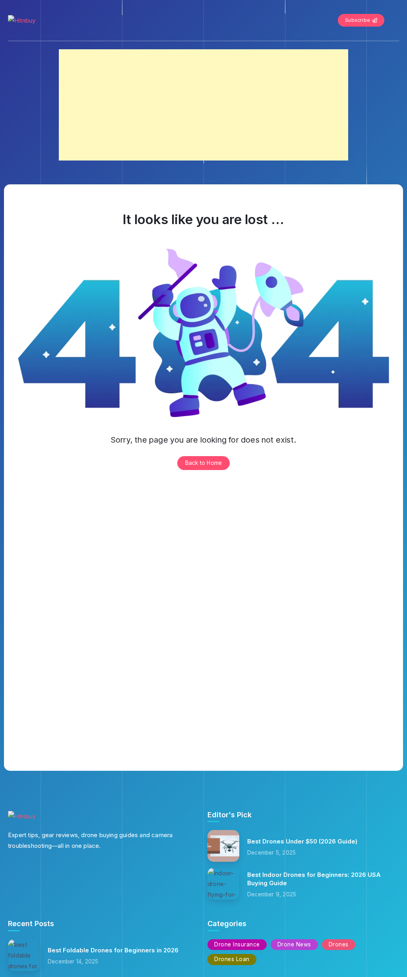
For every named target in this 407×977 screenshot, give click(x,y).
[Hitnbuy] (21, 20)
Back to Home (203, 463)
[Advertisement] (203, 105)
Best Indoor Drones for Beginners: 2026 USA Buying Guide (314, 879)
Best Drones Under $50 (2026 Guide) (302, 841)
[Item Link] (223, 846)
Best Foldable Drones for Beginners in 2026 (113, 950)
